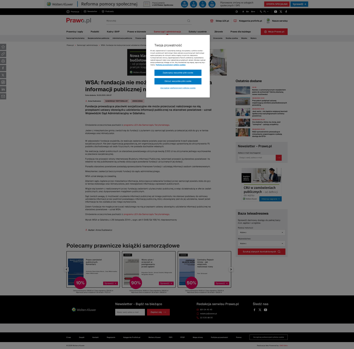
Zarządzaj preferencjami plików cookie (178, 88)
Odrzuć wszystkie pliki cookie (178, 81)
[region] (178, 66)
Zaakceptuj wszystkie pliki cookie (178, 72)
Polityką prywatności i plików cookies (171, 65)
